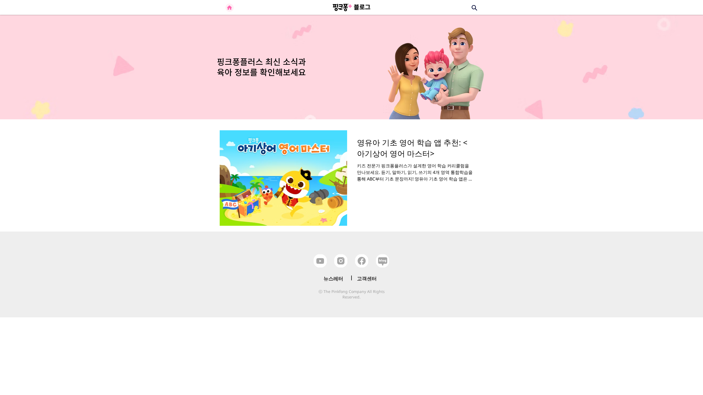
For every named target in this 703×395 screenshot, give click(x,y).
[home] (229, 7)
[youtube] (320, 261)
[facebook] (362, 261)
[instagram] (341, 261)
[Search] (474, 7)
